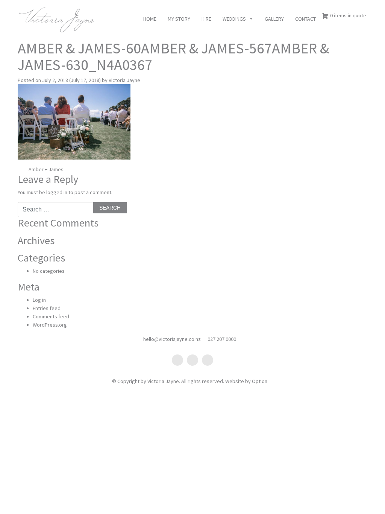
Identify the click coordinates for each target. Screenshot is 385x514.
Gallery (274, 18)
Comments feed (51, 316)
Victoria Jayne (124, 80)
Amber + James (45, 169)
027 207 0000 (222, 339)
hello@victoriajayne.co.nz (172, 339)
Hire (206, 18)
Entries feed (47, 308)
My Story (179, 18)
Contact (305, 18)
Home (149, 18)
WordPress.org (50, 324)
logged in (56, 192)
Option (259, 381)
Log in (39, 300)
